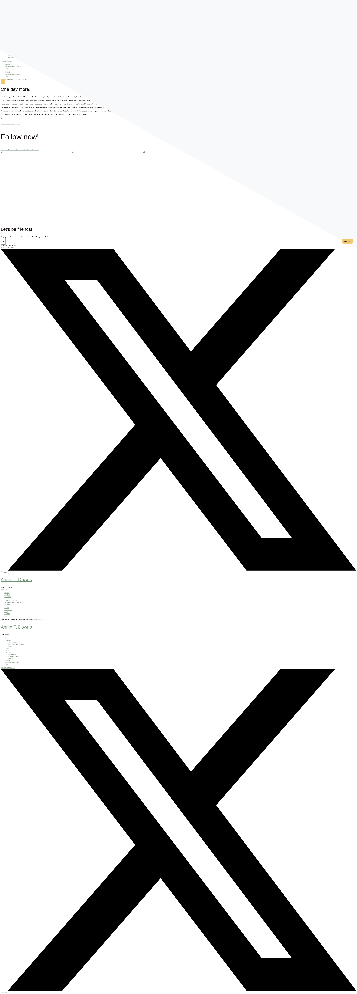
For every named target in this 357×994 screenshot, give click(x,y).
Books (6, 648)
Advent (10, 57)
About (6, 638)
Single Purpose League (12, 67)
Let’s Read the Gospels (16, 644)
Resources (12, 654)
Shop (6, 69)
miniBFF (11, 646)
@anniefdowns (10, 124)
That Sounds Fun (14, 642)
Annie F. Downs (6, 61)
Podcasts (7, 640)
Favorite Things (13, 656)
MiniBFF (7, 65)
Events (6, 650)
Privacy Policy (38, 619)
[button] (178, 635)
